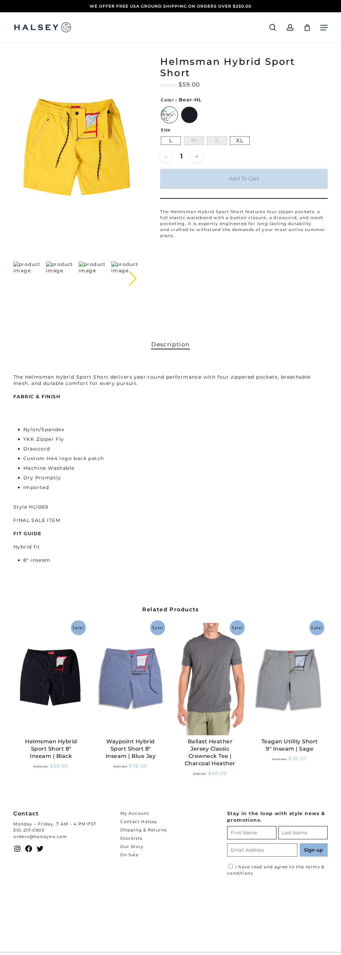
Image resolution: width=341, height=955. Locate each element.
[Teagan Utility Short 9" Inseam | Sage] (289, 679)
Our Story (132, 846)
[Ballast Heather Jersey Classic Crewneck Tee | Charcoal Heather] (210, 679)
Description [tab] (170, 344)
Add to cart (244, 179)
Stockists (131, 838)
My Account (134, 813)
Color (167, 100)
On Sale (129, 854)
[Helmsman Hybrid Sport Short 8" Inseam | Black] (51, 679)
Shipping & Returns (143, 829)
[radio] (169, 115)
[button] (324, 27)
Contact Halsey (139, 821)
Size (166, 130)
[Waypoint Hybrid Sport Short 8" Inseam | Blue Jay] (131, 679)
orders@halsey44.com (40, 836)
